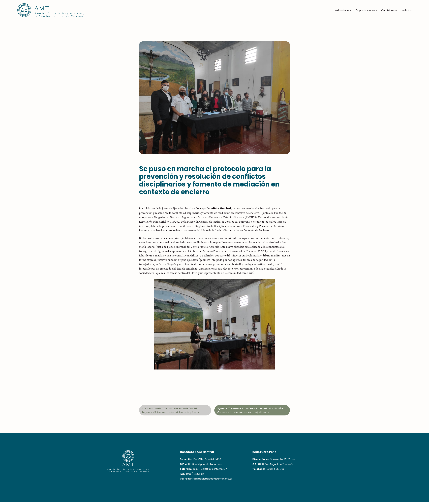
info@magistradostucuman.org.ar (211, 478)
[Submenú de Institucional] (351, 10)
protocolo (153, 238)
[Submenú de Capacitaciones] (376, 10)
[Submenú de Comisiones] (397, 10)
